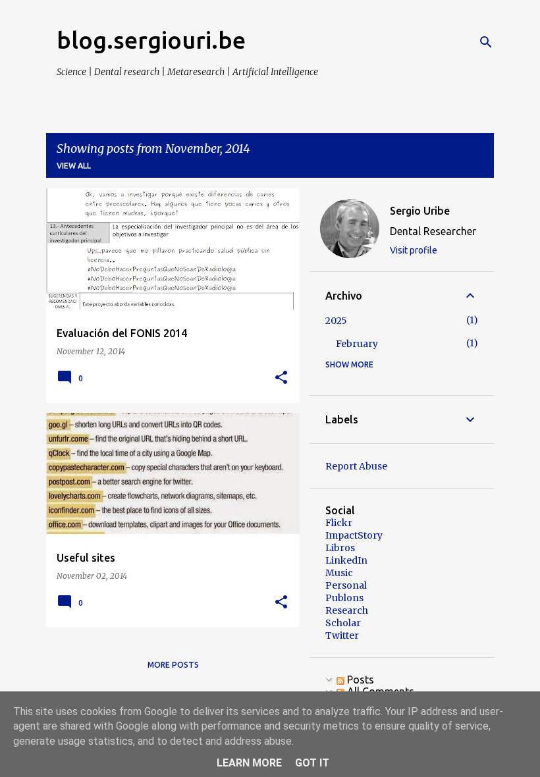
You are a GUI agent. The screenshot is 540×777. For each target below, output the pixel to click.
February (357, 344)
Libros (340, 548)
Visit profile (413, 250)
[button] (281, 378)
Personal (346, 585)
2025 (336, 321)
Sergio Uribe (420, 211)
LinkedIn (346, 560)
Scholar (343, 623)
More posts (173, 664)
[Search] (486, 42)
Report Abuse (356, 466)
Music (339, 573)
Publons (344, 598)
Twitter (342, 635)
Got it (312, 763)
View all (74, 165)
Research (346, 610)
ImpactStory (354, 535)
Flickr (338, 523)
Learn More (249, 763)
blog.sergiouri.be (151, 39)
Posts (359, 679)
